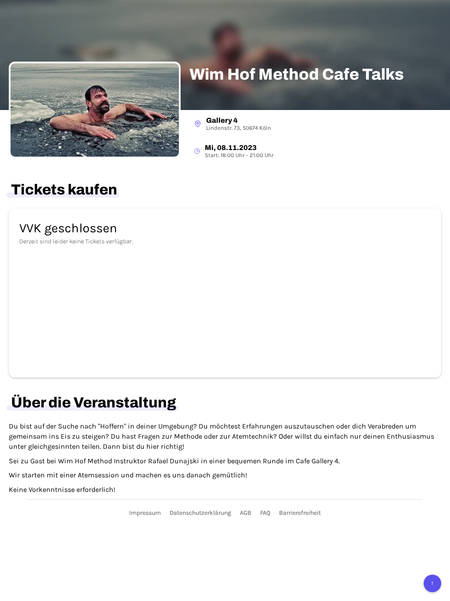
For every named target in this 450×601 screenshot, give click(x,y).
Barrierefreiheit (300, 513)
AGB (245, 513)
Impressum (145, 513)
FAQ (265, 513)
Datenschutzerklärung (200, 513)
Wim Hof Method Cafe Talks (296, 74)
